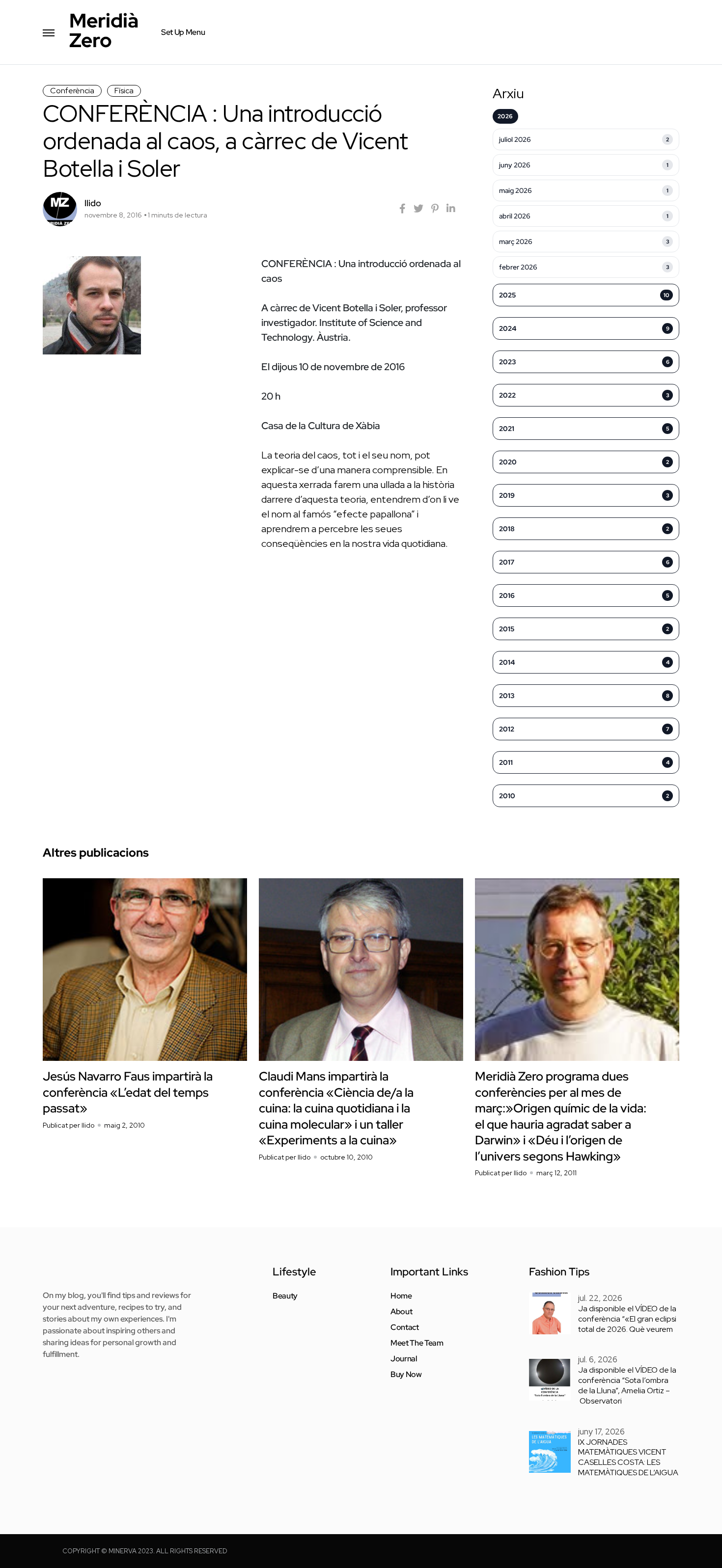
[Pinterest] (435, 209)
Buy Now (406, 1375)
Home (401, 1296)
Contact (404, 1327)
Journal (403, 1359)
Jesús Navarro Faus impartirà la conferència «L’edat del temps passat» (128, 1092)
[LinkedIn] (450, 209)
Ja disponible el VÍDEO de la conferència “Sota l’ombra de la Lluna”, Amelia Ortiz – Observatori (627, 1385)
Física (124, 90)
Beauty (285, 1296)
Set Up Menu (183, 32)
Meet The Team (417, 1343)
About (401, 1312)
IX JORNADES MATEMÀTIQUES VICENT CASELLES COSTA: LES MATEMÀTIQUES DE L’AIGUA (628, 1457)
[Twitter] (418, 209)
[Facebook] (402, 209)
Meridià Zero (104, 30)
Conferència (72, 90)
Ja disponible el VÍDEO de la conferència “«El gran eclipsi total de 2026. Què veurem (627, 1318)
